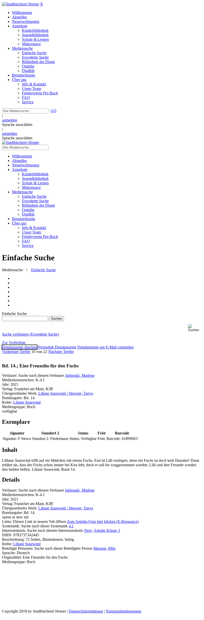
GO (53, 111)
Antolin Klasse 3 (107, 530)
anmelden (9, 120)
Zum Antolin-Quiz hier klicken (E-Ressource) (103, 521)
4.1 (71, 526)
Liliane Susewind (27, 402)
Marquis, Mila (104, 548)
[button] (195, 328)
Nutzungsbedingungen (123, 611)
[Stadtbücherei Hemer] (20, 4)
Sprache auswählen (17, 124)
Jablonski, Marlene (80, 375)
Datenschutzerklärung (86, 611)
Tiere (88, 530)
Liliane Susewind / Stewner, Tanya (65, 393)
